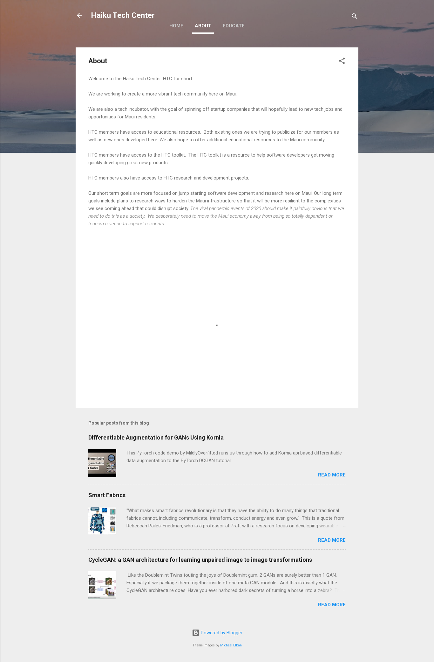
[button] (342, 62)
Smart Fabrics (106, 495)
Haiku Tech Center (123, 15)
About (203, 26)
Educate (234, 26)
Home (176, 26)
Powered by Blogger (221, 633)
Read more (332, 475)
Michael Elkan (231, 645)
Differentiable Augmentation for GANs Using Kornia (156, 437)
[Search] (354, 17)
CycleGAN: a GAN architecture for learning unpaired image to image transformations (200, 559)
